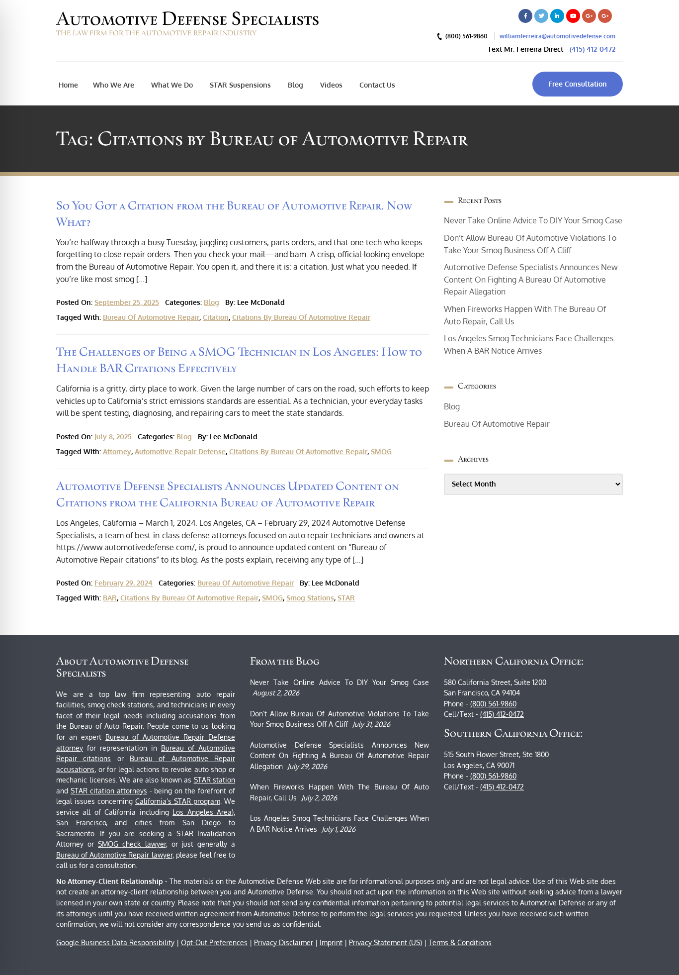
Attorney (117, 451)
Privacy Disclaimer (283, 942)
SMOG (381, 451)
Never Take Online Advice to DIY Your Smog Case (533, 220)
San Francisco (81, 822)
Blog (294, 85)
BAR (110, 597)
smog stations (310, 597)
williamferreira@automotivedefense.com (557, 36)
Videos (330, 85)
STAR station (215, 780)
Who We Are (113, 85)
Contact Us (376, 85)
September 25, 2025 (126, 302)
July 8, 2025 (113, 436)
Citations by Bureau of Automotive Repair (301, 317)
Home (68, 85)
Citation (216, 317)
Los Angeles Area (202, 812)
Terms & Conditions (460, 942)
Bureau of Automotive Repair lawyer (114, 855)
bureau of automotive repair (151, 317)
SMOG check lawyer (132, 844)
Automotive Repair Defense (180, 451)
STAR (346, 597)
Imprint (331, 942)
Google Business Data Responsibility (115, 942)
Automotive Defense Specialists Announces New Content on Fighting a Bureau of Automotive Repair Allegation (531, 279)
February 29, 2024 (123, 583)
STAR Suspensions (239, 85)
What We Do (171, 85)
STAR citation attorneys (109, 790)
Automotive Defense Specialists (187, 18)
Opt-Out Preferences (214, 942)
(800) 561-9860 (493, 703)
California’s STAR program (177, 801)
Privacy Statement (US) (385, 942)
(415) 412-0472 (592, 49)
